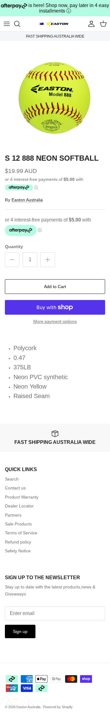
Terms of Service (21, 532)
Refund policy (18, 542)
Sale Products (18, 523)
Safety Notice (18, 550)
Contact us (15, 487)
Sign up (20, 631)
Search (12, 479)
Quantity (14, 246)
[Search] (20, 24)
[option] (55, 96)
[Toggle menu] (6, 24)
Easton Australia (27, 199)
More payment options (55, 321)
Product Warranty (21, 497)
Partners (13, 515)
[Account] (90, 24)
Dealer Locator (19, 505)
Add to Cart (55, 286)
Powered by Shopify (58, 707)
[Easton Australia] (55, 23)
